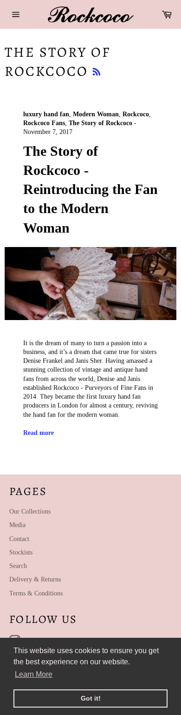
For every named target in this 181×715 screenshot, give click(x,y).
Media (17, 524)
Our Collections (30, 511)
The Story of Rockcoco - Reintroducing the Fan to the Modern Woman (90, 189)
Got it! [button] (91, 698)
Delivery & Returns (35, 579)
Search (18, 565)
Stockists (20, 552)
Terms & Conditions (36, 593)
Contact (19, 538)
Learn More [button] (33, 674)
